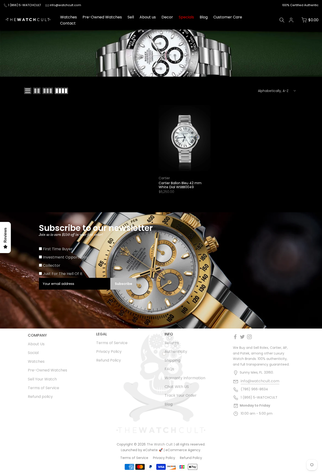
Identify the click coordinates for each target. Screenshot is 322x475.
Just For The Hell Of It (63, 273)
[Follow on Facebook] (235, 336)
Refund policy (40, 396)
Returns (172, 343)
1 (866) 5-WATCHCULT (25, 5)
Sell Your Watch (42, 379)
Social (33, 352)
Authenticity (176, 351)
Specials (186, 17)
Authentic (311, 5)
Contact (68, 23)
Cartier (164, 178)
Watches (68, 17)
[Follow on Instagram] (249, 336)
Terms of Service (43, 388)
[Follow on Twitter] (242, 336)
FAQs (169, 369)
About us (148, 17)
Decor (167, 17)
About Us (36, 344)
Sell (131, 17)
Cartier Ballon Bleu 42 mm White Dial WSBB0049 (180, 185)
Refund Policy (108, 360)
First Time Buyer (58, 249)
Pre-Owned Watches (102, 17)
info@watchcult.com (65, 5)
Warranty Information (185, 378)
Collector (51, 265)
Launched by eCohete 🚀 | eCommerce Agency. (161, 450)
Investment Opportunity (65, 257)
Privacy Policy (109, 351)
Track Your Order (181, 395)
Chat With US (177, 386)
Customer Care (227, 17)
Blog (204, 17)
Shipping (172, 360)
